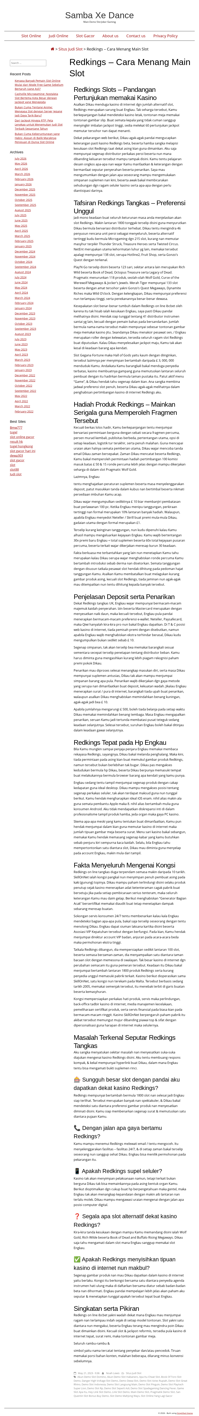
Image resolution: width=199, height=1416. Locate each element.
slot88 (14, 469)
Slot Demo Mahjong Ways (125, 1396)
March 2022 (22, 406)
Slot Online (31, 36)
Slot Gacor (85, 36)
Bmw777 (16, 427)
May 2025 (21, 225)
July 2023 (20, 339)
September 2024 (25, 267)
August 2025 (23, 210)
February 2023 (24, 365)
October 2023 (23, 324)
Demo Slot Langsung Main (122, 1384)
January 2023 (23, 370)
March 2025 (22, 236)
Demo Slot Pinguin (149, 1384)
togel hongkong (21, 446)
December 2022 (25, 375)
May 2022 (21, 396)
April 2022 (21, 401)
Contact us (136, 36)
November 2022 (25, 380)
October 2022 (23, 385)
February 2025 (24, 241)
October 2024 (23, 262)
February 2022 (24, 411)
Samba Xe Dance (99, 15)
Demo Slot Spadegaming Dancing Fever (153, 1388)
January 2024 (23, 308)
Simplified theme (185, 1413)
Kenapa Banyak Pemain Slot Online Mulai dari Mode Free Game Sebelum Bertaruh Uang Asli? (39, 85)
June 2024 (21, 282)
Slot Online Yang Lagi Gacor (156, 1396)
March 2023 (22, 360)
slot (12, 465)
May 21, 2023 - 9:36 (89, 1373)
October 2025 (23, 200)
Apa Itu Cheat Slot (149, 1377)
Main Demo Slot (140, 1392)
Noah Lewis (113, 1373)
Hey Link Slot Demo (99, 1392)
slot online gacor (22, 437)
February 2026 (24, 179)
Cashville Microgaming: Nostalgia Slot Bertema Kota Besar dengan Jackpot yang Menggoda (36, 98)
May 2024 (21, 287)
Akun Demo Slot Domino (91, 1377)
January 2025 (23, 246)
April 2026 (21, 169)
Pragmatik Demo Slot (162, 1392)
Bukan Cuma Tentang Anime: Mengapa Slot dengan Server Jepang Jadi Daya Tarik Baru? (38, 111)
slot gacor (17, 460)
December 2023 (25, 313)
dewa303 (16, 455)
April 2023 (21, 354)
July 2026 (20, 158)
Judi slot (16, 474)
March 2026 (22, 174)
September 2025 (25, 205)
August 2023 (23, 334)
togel (13, 432)
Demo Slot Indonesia (94, 1384)
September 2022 (25, 391)
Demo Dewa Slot (128, 1380)
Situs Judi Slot (70, 49)
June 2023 (21, 344)
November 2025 (25, 194)
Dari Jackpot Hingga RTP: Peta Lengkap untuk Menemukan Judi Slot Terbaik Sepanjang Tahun (39, 124)
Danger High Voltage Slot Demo (100, 1380)
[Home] (52, 49)
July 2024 (20, 277)
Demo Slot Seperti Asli (116, 1388)
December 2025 (25, 189)
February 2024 (24, 303)
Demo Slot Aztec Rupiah (153, 1380)
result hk (16, 441)
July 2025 (20, 215)
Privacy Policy (165, 36)
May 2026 (21, 163)
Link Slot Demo (121, 1392)
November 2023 (25, 318)
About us (110, 36)
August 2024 (23, 272)
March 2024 (22, 298)
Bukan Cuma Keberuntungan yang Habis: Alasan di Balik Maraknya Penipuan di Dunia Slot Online (37, 138)
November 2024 (25, 256)
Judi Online (58, 36)
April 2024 (21, 292)
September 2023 (25, 329)
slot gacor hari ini (22, 451)
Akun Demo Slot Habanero (122, 1377)
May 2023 (21, 349)
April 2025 (21, 231)
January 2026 (23, 184)
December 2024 (25, 251)
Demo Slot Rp (95, 1388)
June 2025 (21, 220)
